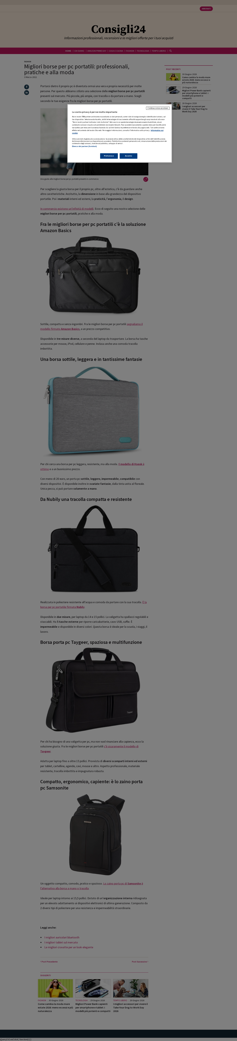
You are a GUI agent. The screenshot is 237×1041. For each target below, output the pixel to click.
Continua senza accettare (158, 108)
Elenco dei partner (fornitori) (84, 146)
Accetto (128, 156)
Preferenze (109, 156)
